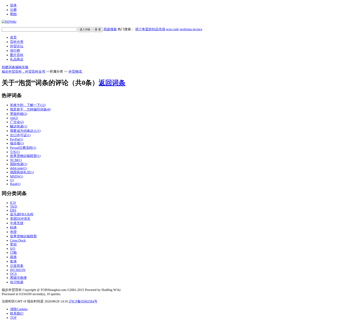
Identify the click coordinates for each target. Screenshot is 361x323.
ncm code (172, 29)
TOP (13, 317)
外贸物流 (76, 71)
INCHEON (17, 270)
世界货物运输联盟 (23, 236)
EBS (13, 210)
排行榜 (15, 50)
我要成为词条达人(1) (25, 131)
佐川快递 (16, 282)
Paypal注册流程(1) (23, 147)
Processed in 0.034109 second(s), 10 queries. (31, 294)
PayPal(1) (16, 139)
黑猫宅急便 (18, 277)
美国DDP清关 (20, 218)
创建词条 (8, 67)
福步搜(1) (17, 143)
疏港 (13, 257)
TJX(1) (15, 152)
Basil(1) (15, 184)
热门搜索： (160, 29)
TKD (13, 206)
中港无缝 (16, 223)
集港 (13, 261)
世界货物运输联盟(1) (25, 156)
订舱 (13, 252)
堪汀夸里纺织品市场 (150, 29)
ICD (13, 203)
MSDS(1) (16, 176)
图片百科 (16, 55)
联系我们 (16, 313)
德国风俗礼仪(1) (22, 172)
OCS (13, 273)
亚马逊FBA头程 (21, 214)
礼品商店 (16, 59)
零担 (13, 244)
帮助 (13, 14)
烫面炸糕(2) (18, 114)
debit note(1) (18, 168)
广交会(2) (17, 122)
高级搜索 (110, 29)
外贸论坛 (16, 46)
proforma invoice (191, 29)
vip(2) (14, 118)
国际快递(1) (18, 164)
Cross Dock (18, 240)
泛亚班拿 (16, 266)
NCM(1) (16, 160)
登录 (13, 5)
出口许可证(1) (20, 135)
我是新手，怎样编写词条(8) (30, 109)
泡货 (13, 232)
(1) (12, 180)
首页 (13, 37)
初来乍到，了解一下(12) (28, 105)
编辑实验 (21, 67)
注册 (13, 10)
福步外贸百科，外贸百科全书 (23, 71)
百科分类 (16, 42)
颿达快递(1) (18, 126)
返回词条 (112, 82)
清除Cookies (19, 309)
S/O (12, 248)
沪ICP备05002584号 (83, 301)
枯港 (13, 227)
